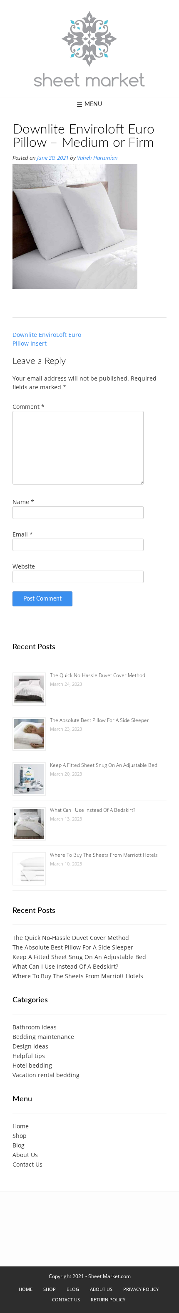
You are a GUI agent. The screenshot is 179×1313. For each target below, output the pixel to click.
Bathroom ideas (34, 1027)
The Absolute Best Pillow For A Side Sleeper (99, 720)
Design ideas (30, 1046)
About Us (25, 1155)
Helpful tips (28, 1056)
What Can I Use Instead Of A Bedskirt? (92, 810)
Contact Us (27, 1164)
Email (22, 534)
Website (23, 566)
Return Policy (108, 1299)
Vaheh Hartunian (97, 157)
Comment (28, 406)
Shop (19, 1136)
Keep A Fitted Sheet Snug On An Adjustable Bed (103, 765)
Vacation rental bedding (46, 1075)
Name (23, 502)
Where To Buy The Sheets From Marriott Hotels (104, 854)
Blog (18, 1145)
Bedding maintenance (43, 1037)
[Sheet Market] (89, 48)
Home (20, 1126)
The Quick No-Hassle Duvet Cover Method (97, 675)
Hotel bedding (32, 1065)
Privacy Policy (141, 1289)
